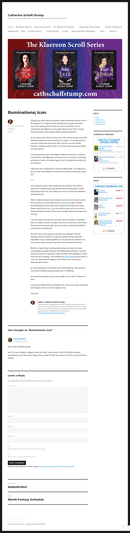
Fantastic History (35, 31)
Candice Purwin (104, 200)
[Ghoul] (96, 207)
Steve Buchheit (20, 339)
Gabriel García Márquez (106, 150)
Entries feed (99, 120)
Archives (112, 31)
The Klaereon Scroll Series (63, 27)
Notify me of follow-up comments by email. (27, 449)
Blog (23, 31)
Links (102, 31)
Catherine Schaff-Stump (26, 15)
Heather (64, 203)
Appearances (13, 31)
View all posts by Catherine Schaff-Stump (51, 313)
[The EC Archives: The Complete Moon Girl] (96, 222)
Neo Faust (102, 190)
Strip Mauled (69, 257)
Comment (12, 386)
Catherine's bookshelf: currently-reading (109, 141)
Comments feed (100, 122)
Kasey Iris (102, 207)
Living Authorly (53, 31)
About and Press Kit (43, 27)
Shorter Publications (113, 27)
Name (11, 416)
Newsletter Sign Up (24, 27)
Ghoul (100, 205)
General (10, 131)
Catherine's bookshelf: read (108, 186)
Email (11, 426)
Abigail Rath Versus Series (89, 27)
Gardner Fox (103, 224)
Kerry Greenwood (104, 161)
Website (11, 436)
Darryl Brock (103, 215)
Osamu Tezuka (103, 192)
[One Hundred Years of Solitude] (96, 148)
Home (10, 27)
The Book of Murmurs (106, 198)
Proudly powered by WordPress (35, 524)
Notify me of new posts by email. (22, 457)
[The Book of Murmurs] (96, 199)
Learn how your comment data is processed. (57, 466)
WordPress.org (100, 124)
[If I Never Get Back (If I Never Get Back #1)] (96, 215)
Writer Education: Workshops (83, 31)
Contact (65, 31)
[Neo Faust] (96, 192)
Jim (52, 208)
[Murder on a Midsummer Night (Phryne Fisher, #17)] (96, 159)
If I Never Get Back (104, 213)
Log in (97, 118)
